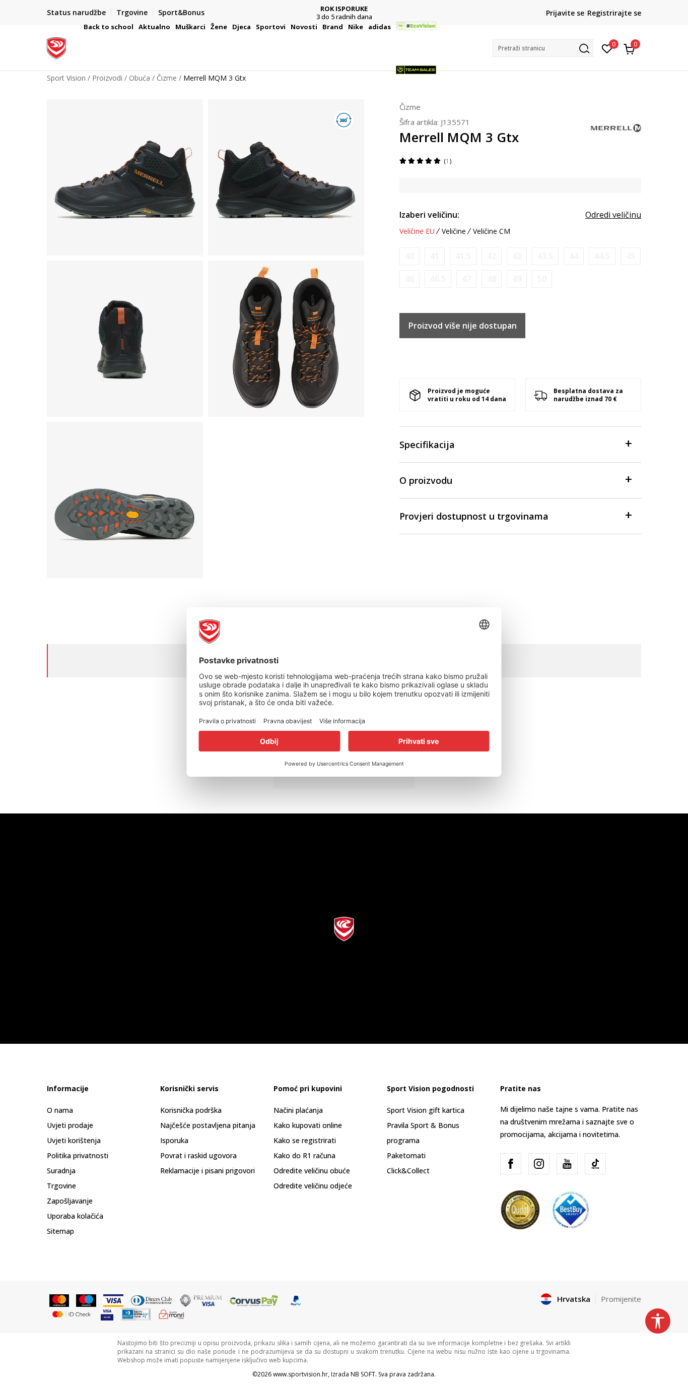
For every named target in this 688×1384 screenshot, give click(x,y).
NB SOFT (363, 1374)
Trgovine (61, 1185)
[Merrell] (616, 127)
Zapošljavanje (70, 1201)
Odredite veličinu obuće (311, 1170)
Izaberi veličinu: (429, 214)
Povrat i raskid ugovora (198, 1155)
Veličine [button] (454, 231)
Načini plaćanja (298, 1110)
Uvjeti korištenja (74, 1140)
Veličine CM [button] (491, 231)
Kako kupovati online (307, 1125)
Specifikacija (427, 444)
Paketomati (406, 1155)
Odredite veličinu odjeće (312, 1185)
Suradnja (61, 1170)
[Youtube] (567, 1164)
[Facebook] (511, 1164)
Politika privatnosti (77, 1155)
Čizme (410, 107)
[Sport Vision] (56, 46)
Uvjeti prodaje (70, 1125)
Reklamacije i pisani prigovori (207, 1170)
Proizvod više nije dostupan (462, 325)
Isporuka (174, 1140)
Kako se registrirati (304, 1140)
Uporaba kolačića (75, 1216)
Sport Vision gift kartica (425, 1110)
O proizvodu (425, 480)
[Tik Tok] (595, 1164)
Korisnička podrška (191, 1110)
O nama (60, 1110)
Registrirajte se (614, 13)
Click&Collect (408, 1170)
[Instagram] (539, 1164)
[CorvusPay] (254, 1299)
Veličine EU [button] (417, 231)
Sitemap (60, 1231)
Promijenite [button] (621, 1299)
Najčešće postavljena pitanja (207, 1125)
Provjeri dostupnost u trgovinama (473, 516)
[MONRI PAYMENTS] (171, 1313)
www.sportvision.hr (300, 1374)
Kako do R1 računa (304, 1155)
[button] (135, 27)
